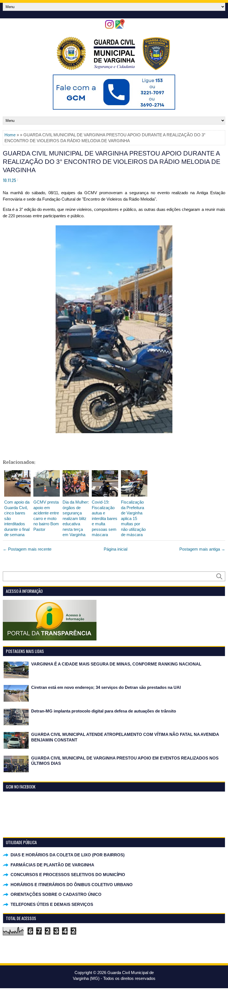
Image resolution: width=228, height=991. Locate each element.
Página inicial (115, 549)
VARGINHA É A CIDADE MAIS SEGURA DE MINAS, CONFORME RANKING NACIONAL (116, 664)
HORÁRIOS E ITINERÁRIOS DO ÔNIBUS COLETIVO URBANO (72, 884)
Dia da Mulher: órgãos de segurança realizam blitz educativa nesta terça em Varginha (76, 518)
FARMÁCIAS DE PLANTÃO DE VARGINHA (52, 864)
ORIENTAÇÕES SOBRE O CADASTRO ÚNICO (56, 894)
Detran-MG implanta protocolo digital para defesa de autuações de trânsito (103, 711)
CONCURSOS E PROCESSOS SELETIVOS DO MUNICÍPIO (68, 874)
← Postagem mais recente (27, 549)
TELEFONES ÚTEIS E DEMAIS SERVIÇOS (52, 904)
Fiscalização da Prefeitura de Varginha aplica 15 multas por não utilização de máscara (133, 518)
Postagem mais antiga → (202, 549)
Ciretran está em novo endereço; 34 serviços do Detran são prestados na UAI (106, 687)
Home (10, 134)
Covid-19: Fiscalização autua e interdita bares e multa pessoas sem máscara (104, 518)
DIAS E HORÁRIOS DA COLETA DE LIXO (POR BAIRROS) (68, 854)
